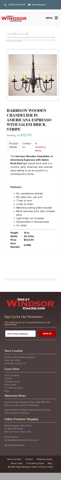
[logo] (14, 16)
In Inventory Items (40, 146)
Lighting (10, 34)
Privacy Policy (46, 467)
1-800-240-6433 (14, 428)
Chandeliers (21, 34)
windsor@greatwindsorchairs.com (21, 440)
